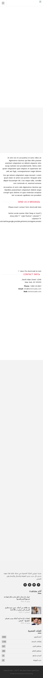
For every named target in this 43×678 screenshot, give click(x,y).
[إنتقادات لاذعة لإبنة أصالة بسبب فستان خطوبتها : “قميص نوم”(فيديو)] (36, 621)
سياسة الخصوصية (8, 670)
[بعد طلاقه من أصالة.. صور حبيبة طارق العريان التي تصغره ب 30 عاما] (36, 610)
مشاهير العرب (36, 646)
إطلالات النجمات (36, 641)
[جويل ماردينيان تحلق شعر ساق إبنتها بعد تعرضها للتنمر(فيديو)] (36, 599)
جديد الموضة (37, 660)
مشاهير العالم (36, 651)
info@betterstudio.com (32, 288)
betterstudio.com (34, 291)
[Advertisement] (21, 41)
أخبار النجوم (37, 637)
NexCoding (29, 673)
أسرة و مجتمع (37, 655)
